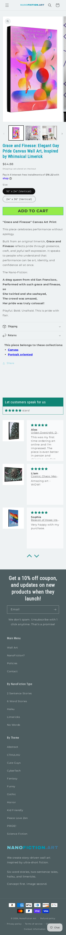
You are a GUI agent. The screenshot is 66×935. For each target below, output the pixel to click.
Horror (11, 802)
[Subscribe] (55, 609)
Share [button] (10, 363)
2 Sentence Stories (19, 693)
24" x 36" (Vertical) (19, 199)
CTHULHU (13, 754)
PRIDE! (11, 825)
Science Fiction (17, 833)
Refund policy (47, 918)
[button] (7, 5)
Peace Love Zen (17, 818)
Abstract (12, 746)
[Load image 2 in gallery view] (32, 133)
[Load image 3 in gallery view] (49, 133)
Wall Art (12, 647)
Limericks (13, 717)
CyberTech (14, 770)
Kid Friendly (15, 810)
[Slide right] (62, 134)
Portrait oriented (20, 354)
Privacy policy (14, 924)
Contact (12, 671)
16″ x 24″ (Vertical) (19, 191)
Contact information (34, 929)
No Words (13, 724)
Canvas (13, 349)
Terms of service (33, 924)
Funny (11, 786)
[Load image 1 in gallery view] (16, 133)
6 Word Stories (17, 701)
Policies (12, 663)
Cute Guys (14, 762)
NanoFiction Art (27, 918)
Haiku (11, 709)
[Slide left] (4, 134)
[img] (13, 410)
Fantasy (12, 778)
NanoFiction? (16, 655)
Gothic (11, 794)
